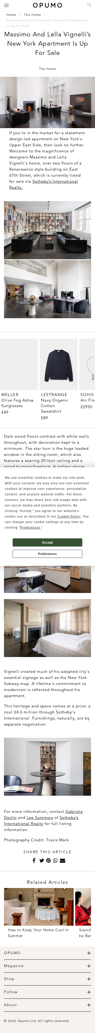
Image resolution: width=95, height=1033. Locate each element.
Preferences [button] (30, 527)
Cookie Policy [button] (69, 516)
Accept (47, 542)
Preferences (47, 554)
